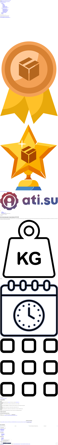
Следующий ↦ (5, 398)
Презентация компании (7, 1)
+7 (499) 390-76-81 (2, 430)
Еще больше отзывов (29, 422)
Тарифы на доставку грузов (5, 7)
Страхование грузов (5, 11)
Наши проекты (3, 434)
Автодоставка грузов (5, 8)
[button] (57, 426)
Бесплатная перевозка (2, 1)
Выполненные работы (5, 6)
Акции (2, 440)
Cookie (7, 440)
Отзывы (3, 4)
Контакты (2, 13)
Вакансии (2, 438)
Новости (2, 439)
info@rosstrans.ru (2, 431)
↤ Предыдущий (2, 398)
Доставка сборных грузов (5, 10)
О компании (2, 3)
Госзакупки (4, 5)
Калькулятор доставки (3, 12)
